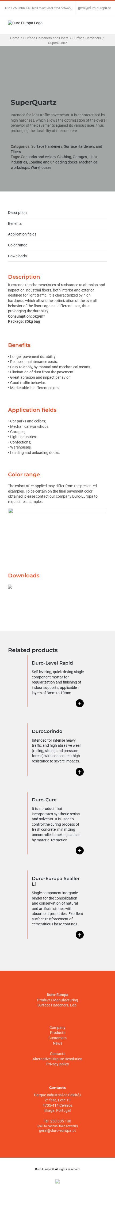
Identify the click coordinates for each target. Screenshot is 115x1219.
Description (17, 212)
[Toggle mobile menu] (105, 26)
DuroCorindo (47, 731)
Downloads (17, 256)
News (57, 1043)
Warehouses (41, 167)
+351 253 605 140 (18, 8)
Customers (57, 1038)
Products (57, 1032)
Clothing (64, 157)
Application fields (22, 234)
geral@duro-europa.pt (94, 8)
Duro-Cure (44, 799)
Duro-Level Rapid (52, 663)
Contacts (57, 1054)
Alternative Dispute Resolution (57, 1059)
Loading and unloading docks (53, 162)
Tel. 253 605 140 (57, 1121)
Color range (17, 245)
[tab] (57, 212)
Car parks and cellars (38, 157)
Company (57, 1027)
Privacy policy (57, 1064)
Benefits (15, 223)
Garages (80, 157)
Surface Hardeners (46, 146)
